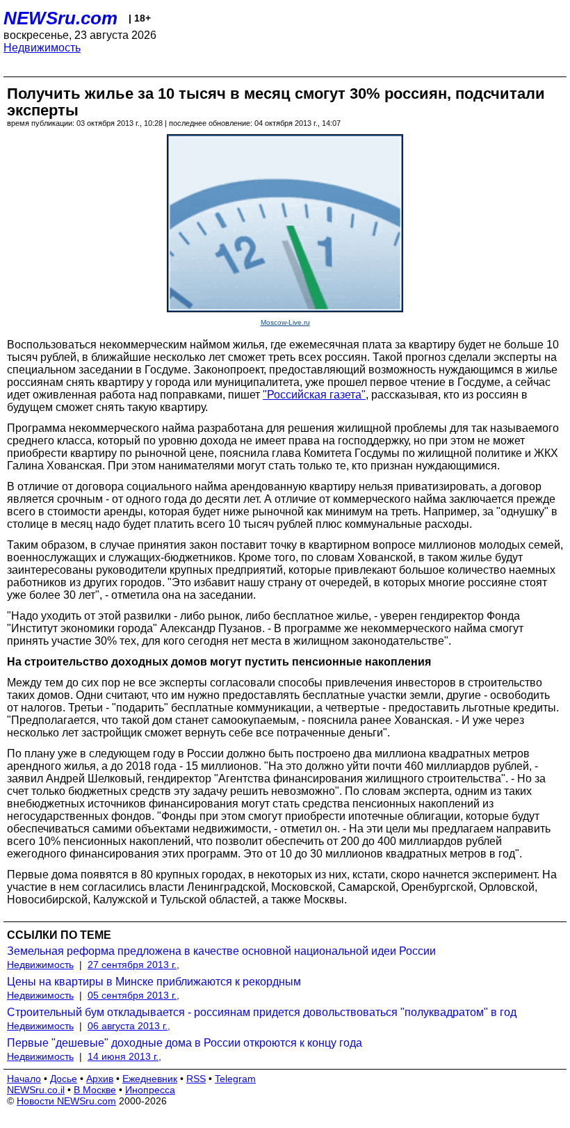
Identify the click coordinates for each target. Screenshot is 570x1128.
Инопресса (150, 1089)
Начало (24, 1078)
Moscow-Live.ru (285, 322)
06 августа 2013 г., (129, 1025)
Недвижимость (42, 48)
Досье (63, 1078)
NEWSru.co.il (36, 1089)
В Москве (95, 1089)
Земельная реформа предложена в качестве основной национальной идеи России (221, 951)
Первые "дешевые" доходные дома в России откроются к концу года (184, 1043)
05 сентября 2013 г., (133, 995)
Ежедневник (149, 1078)
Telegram (235, 1078)
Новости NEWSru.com (66, 1100)
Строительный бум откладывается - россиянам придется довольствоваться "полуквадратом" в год (261, 1012)
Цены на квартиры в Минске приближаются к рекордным (154, 982)
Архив (99, 1078)
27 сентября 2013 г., (133, 964)
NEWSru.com (60, 18)
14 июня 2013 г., (124, 1056)
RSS (196, 1078)
